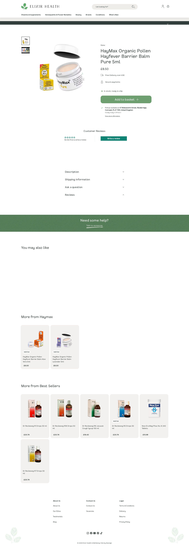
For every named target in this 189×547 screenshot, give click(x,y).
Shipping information (77, 179)
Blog (55, 522)
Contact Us (90, 506)
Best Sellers (50, 386)
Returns (122, 516)
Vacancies (90, 511)
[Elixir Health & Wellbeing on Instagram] (88, 533)
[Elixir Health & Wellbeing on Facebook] (91, 533)
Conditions (100, 15)
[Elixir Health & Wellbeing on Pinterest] (98, 533)
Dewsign (109, 543)
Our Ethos (57, 511)
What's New (114, 15)
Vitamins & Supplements (31, 15)
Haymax (46, 317)
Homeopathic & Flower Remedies (58, 15)
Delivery (122, 511)
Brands (88, 15)
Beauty (78, 15)
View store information (112, 116)
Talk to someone (94, 225)
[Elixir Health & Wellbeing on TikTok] (101, 533)
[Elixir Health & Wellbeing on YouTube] (94, 533)
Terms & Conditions (126, 506)
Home (103, 45)
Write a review (113, 138)
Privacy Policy (124, 522)
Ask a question (74, 187)
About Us (56, 506)
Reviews (70, 194)
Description (72, 171)
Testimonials (58, 516)
